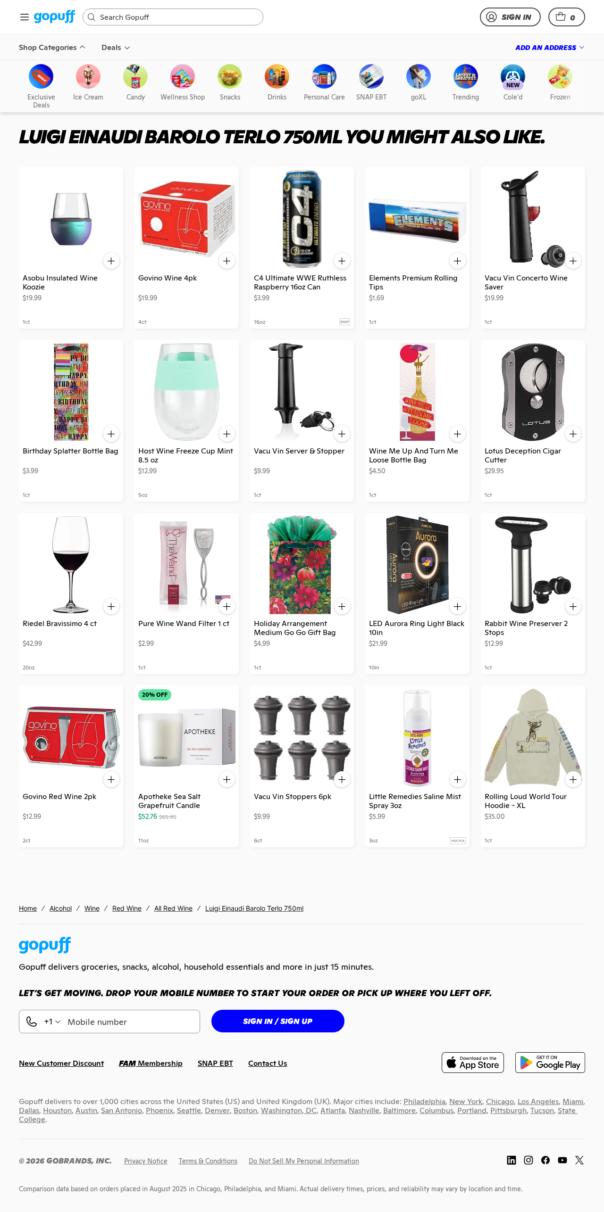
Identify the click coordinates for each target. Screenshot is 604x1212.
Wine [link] (92, 908)
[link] (54, 17)
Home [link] (28, 908)
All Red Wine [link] (173, 908)
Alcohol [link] (61, 908)
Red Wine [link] (127, 908)
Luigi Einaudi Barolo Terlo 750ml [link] (254, 908)
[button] (566, 17)
